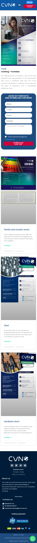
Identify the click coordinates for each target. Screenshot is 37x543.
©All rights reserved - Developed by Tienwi (18, 541)
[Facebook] (16, 465)
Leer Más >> (7, 245)
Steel (6, 325)
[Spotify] (25, 465)
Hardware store (11, 421)
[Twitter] (20, 465)
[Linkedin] (12, 465)
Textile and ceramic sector (17, 229)
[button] (19, 5)
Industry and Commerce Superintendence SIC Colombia (18, 538)
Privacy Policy (18, 496)
